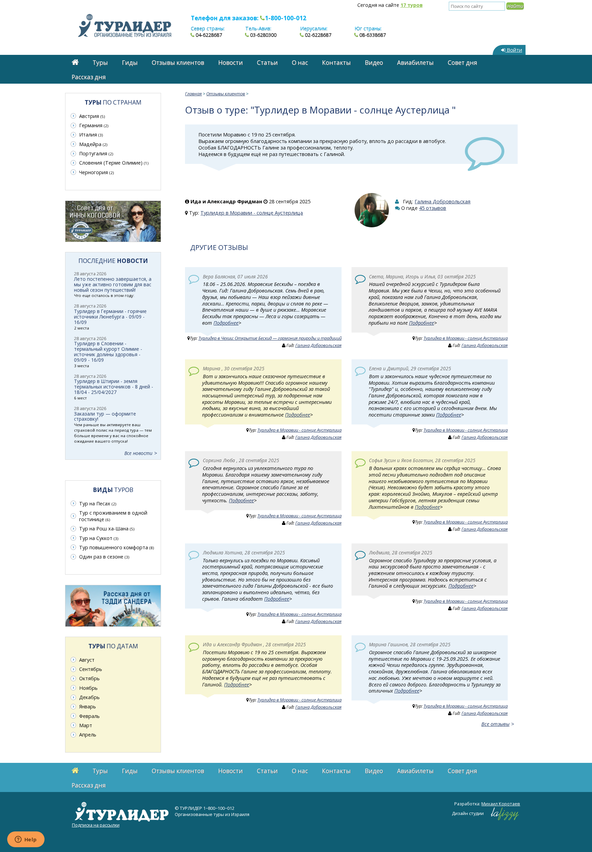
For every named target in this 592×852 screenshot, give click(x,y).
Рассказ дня (89, 77)
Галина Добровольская (442, 201)
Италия (91, 134)
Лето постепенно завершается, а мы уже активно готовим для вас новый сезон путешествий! (112, 284)
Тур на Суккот (98, 538)
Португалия (96, 153)
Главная (193, 94)
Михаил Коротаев (500, 804)
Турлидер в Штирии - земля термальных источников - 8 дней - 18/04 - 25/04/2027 (113, 386)
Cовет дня (462, 63)
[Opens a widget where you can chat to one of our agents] (26, 840)
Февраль (89, 716)
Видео (374, 63)
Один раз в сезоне (104, 556)
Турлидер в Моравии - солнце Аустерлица (251, 212)
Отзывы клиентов (178, 63)
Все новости (138, 453)
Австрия (92, 116)
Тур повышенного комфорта (116, 547)
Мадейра (93, 144)
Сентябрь (90, 669)
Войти (513, 50)
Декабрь (89, 697)
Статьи (267, 63)
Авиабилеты (415, 63)
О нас (300, 63)
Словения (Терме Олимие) (113, 162)
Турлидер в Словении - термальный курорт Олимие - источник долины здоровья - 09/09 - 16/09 (108, 351)
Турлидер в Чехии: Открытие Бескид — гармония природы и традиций (270, 338)
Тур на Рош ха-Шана (106, 528)
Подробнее (225, 323)
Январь (87, 706)
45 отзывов (432, 208)
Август (87, 660)
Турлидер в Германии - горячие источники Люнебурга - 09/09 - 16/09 (110, 316)
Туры (100, 63)
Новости (230, 63)
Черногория (96, 172)
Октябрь (89, 678)
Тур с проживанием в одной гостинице (113, 516)
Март (85, 725)
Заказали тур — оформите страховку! (105, 416)
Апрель (87, 734)
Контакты (336, 63)
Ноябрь (88, 688)
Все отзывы (495, 724)
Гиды (130, 63)
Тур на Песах (97, 503)
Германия (93, 125)
